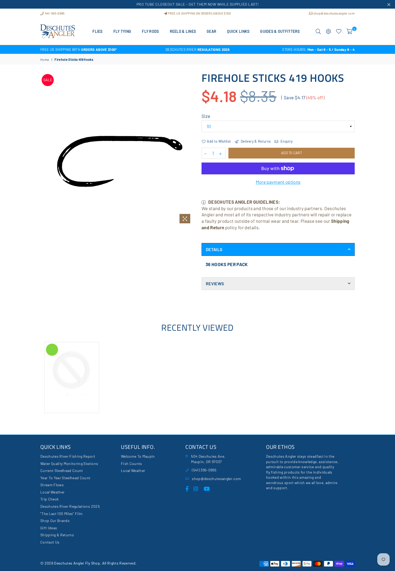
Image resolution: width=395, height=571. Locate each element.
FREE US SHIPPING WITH (78, 49)
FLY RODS (150, 31)
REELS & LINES (183, 31)
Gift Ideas (48, 528)
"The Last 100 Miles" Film (61, 513)
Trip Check (49, 499)
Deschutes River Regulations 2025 (70, 506)
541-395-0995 (54, 13)
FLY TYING (122, 31)
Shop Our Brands (55, 520)
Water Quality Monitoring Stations (69, 463)
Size (206, 116)
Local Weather (52, 492)
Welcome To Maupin (138, 456)
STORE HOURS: (318, 49)
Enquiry (286, 141)
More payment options (278, 182)
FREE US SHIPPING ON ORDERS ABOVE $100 (199, 13)
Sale (47, 79)
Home (44, 59)
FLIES (97, 31)
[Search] (318, 31)
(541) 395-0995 (204, 470)
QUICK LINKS (238, 31)
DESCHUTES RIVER (197, 49)
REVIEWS (215, 283)
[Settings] (328, 31)
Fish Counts (131, 463)
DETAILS (214, 249)
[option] (92, 49)
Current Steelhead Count (61, 470)
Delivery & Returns (255, 141)
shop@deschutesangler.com (334, 13)
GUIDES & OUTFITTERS (280, 31)
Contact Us (49, 542)
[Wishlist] (338, 31)
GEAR (211, 31)
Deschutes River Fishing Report (67, 456)
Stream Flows (52, 484)
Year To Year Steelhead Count (65, 477)
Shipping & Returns (57, 535)
